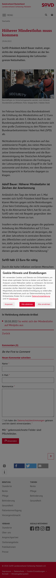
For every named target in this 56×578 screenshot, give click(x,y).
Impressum (13, 298)
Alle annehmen (44, 304)
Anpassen (9, 304)
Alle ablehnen (27, 304)
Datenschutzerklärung (41, 296)
